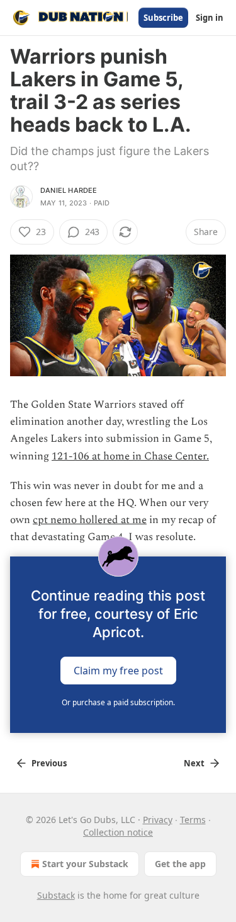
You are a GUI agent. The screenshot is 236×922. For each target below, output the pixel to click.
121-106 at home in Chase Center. (130, 456)
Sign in (209, 17)
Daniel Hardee (69, 190)
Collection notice (118, 832)
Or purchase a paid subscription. (118, 702)
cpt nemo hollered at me (90, 520)
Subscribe (163, 17)
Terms (193, 820)
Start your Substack (85, 864)
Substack (56, 895)
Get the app (180, 864)
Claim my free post (118, 670)
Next (194, 763)
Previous (49, 763)
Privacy (157, 820)
